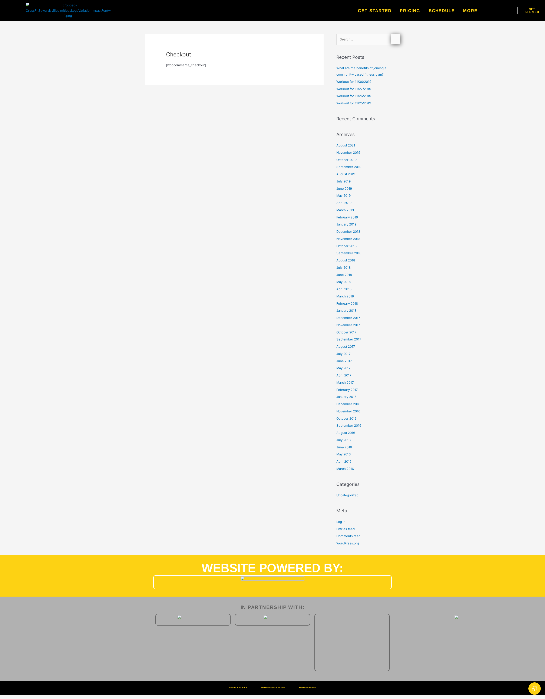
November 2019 (348, 153)
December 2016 (348, 404)
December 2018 (348, 232)
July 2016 (343, 440)
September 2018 (348, 253)
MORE (470, 10)
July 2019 (343, 181)
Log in (341, 522)
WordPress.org (347, 543)
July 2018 (343, 268)
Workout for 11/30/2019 (353, 82)
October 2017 (346, 332)
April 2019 (343, 203)
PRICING (410, 10)
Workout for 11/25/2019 (353, 103)
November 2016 (348, 411)
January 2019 (346, 224)
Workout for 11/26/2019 (353, 96)
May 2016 (343, 454)
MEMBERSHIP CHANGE (273, 687)
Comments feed (348, 536)
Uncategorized (347, 495)
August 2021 (345, 145)
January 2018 (346, 311)
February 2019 (347, 217)
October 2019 (346, 160)
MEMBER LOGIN (307, 687)
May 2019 (343, 196)
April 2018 (343, 289)
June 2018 (344, 275)
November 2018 (348, 239)
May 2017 (343, 368)
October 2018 (346, 246)
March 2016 (345, 469)
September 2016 (348, 425)
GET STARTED (375, 10)
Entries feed (345, 529)
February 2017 (347, 390)
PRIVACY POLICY (238, 687)
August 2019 (345, 174)
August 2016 (345, 433)
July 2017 (343, 354)
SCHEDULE (442, 10)
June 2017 (344, 361)
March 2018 (345, 296)
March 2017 (345, 382)
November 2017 (348, 325)
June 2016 (344, 447)
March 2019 (345, 210)
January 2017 (346, 397)
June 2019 (344, 189)
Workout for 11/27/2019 (353, 89)
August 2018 (345, 260)
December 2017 (348, 318)
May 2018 (343, 282)
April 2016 (343, 461)
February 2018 (347, 303)
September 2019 (348, 167)
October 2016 (346, 418)
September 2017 (348, 339)
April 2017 (343, 375)
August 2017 (345, 346)
